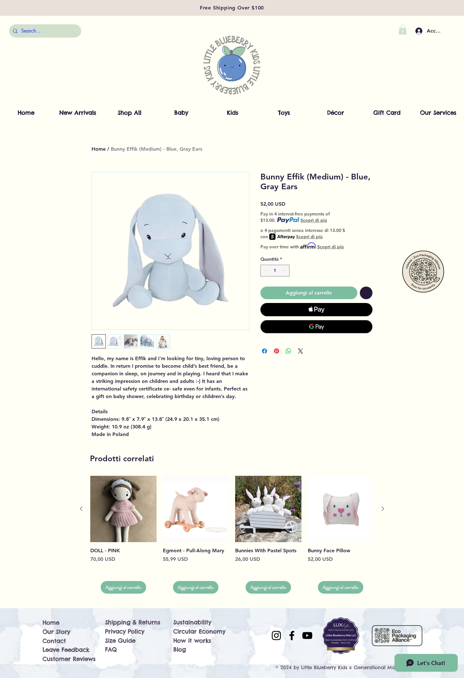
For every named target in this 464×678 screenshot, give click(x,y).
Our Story (56, 631)
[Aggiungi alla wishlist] (366, 293)
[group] (232, 534)
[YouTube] (307, 635)
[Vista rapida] (123, 509)
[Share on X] (300, 351)
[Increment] (285, 270)
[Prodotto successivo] (383, 508)
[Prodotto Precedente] (81, 508)
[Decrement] (265, 270)
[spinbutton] (275, 270)
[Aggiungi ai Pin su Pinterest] (276, 351)
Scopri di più (313, 220)
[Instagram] (276, 635)
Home (99, 149)
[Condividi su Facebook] (264, 351)
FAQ (111, 649)
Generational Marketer (381, 667)
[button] (402, 29)
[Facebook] (292, 635)
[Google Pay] (316, 326)
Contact (54, 641)
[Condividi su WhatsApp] (288, 351)
